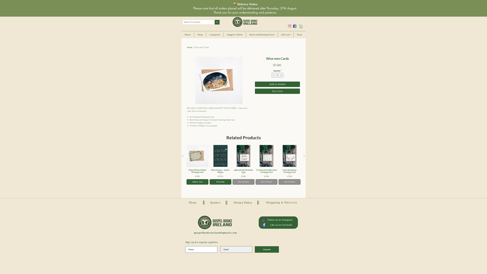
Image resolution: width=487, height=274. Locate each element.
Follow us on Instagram (280, 220)
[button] (301, 26)
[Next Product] (304, 155)
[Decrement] (273, 75)
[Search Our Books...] (217, 22)
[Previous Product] (182, 155)
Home (189, 47)
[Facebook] (294, 26)
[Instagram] (289, 26)
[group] (243, 165)
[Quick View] (197, 156)
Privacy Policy (243, 202)
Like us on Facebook (281, 225)
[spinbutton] (277, 75)
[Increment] (281, 75)
